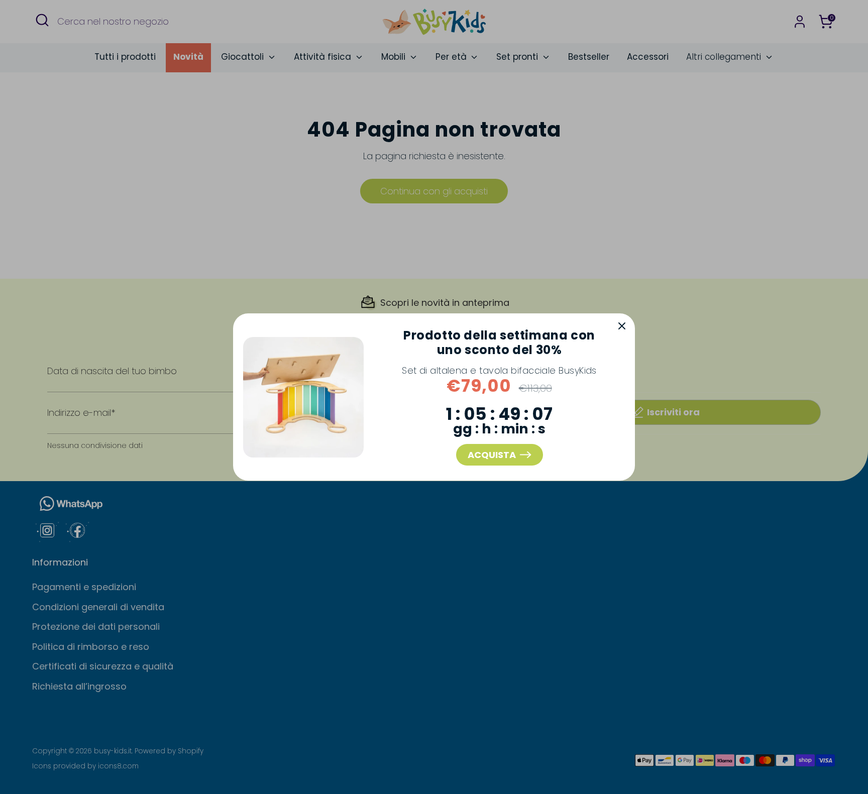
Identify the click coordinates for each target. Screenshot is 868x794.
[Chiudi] (622, 326)
